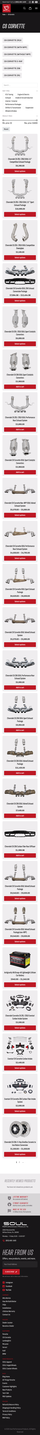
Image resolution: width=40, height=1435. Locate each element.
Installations (6, 1308)
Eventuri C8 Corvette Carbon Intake (20, 1058)
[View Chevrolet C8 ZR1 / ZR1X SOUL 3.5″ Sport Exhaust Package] (20, 189)
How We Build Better (9, 1301)
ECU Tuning (9, 94)
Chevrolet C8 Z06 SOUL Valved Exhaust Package (20, 762)
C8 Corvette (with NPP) (15, 47)
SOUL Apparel (7, 1362)
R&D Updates (6, 1396)
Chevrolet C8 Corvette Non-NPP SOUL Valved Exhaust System (20, 504)
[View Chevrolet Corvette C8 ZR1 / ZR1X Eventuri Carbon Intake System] (20, 1002)
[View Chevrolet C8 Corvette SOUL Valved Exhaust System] (20, 619)
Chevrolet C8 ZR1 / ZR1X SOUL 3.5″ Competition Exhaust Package (20, 161)
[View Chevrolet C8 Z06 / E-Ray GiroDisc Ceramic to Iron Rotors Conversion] (20, 1129)
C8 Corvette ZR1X (12, 40)
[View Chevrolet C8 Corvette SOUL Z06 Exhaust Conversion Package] (20, 275)
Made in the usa (19, 1209)
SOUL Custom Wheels (9, 1368)
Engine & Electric (23, 94)
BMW (4, 1354)
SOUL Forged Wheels (9, 1365)
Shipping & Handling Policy (11, 1408)
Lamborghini (6, 1340)
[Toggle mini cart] (30, 8)
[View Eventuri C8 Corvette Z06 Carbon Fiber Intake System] (20, 1086)
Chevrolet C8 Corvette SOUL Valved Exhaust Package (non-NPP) (20, 931)
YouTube (8, 1290)
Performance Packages (13, 104)
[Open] (36, 8)
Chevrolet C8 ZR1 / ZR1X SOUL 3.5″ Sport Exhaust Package (20, 204)
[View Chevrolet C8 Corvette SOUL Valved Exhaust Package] (20, 873)
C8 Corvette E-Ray (13, 61)
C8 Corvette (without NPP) (17, 54)
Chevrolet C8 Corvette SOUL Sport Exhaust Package (20, 591)
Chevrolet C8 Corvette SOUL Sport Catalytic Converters (20, 462)
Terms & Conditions (9, 1411)
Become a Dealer (8, 1326)
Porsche (5, 1334)
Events (4, 1383)
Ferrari (4, 1347)
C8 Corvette (6, 1337)
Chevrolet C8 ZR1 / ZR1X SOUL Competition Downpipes (20, 247)
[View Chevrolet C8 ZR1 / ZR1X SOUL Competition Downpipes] (20, 232)
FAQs (4, 1304)
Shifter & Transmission (13, 107)
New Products (7, 1390)
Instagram (9, 1282)
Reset (6, 129)
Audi (3, 1350)
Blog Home (6, 1376)
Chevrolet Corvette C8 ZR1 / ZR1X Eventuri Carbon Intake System (20, 1017)
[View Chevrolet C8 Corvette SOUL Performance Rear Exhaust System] (20, 533)
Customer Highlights (9, 1386)
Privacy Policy (7, 1414)
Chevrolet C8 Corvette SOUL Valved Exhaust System (20, 634)
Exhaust (8, 98)
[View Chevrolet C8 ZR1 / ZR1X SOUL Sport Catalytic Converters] (20, 318)
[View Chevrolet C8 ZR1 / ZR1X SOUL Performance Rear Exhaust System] (20, 404)
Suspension (29, 107)
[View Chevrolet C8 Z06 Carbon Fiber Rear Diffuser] (20, 833)
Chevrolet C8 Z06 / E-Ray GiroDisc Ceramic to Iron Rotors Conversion (20, 1144)
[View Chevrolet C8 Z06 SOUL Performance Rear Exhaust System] (20, 662)
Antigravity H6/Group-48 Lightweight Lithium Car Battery (20, 974)
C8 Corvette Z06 (12, 68)
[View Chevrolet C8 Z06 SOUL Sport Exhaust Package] (20, 705)
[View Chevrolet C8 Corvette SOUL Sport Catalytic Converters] (20, 447)
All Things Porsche (8, 1380)
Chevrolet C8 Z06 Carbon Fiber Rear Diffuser (20, 846)
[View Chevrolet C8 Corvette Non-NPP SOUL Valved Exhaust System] (20, 490)
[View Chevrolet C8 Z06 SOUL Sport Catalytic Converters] (20, 361)
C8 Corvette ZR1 (12, 75)
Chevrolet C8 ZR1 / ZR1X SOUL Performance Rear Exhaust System (20, 419)
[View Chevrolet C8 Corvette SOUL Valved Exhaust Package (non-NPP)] (20, 916)
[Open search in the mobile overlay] (24, 8)
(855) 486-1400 (20, 2)
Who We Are (6, 1298)
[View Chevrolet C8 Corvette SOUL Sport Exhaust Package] (20, 576)
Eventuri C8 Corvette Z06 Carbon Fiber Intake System (20, 1100)
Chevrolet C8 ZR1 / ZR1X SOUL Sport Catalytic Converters (20, 333)
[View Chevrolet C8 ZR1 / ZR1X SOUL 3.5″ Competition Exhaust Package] (20, 146)
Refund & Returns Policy (10, 1404)
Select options (20, 171)
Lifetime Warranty (8, 1311)
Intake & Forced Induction (24, 98)
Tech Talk (5, 1393)
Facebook (9, 1286)
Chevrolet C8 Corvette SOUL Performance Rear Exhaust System (20, 548)
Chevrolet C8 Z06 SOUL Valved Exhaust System (20, 805)
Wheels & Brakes (11, 111)
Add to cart (20, 386)
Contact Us (6, 1314)
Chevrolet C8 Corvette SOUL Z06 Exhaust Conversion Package (20, 290)
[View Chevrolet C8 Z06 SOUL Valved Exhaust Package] (20, 748)
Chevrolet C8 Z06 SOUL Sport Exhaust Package (20, 720)
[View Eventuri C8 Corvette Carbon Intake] (20, 1046)
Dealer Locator (7, 1322)
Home (3, 14)
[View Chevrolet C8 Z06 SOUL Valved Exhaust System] (20, 790)
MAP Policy (6, 1418)
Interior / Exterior (11, 101)
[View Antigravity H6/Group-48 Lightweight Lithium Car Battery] (20, 959)
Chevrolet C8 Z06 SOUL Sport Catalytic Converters (20, 376)
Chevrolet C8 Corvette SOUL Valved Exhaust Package (20, 888)
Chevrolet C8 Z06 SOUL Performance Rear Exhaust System (20, 677)
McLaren (5, 1344)
